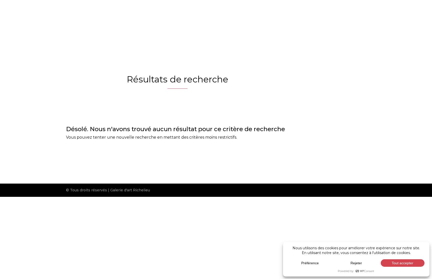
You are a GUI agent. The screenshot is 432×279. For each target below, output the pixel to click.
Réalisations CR (286, 28)
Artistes (194, 28)
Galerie (166, 28)
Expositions (252, 28)
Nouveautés (221, 28)
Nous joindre (322, 28)
